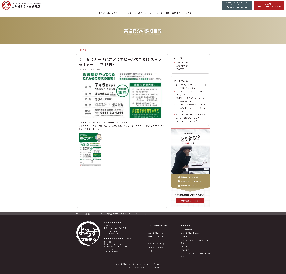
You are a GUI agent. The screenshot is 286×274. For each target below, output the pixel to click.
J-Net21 (184, 246)
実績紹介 (87, 214)
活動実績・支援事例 (155, 247)
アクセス (150, 251)
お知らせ (150, 240)
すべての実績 (182, 62)
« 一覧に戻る (81, 50)
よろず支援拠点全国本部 (190, 233)
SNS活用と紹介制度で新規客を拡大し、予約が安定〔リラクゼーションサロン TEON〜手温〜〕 (191, 117)
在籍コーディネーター (156, 237)
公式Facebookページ (189, 229)
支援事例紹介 (182, 65)
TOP (78, 214)
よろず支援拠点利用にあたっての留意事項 (132, 264)
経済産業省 (185, 250)
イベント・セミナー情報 (157, 244)
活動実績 (180, 69)
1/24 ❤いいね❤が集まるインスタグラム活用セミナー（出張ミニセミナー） (191, 107)
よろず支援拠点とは (155, 233)
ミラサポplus (186, 237)
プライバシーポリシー (161, 264)
